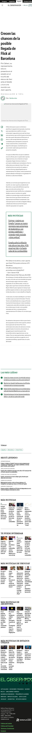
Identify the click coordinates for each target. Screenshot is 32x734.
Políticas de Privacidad (7, 726)
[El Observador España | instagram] (23, 680)
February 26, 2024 (24, 275)
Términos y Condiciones (7, 728)
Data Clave (22, 696)
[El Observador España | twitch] (30, 683)
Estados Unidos (21, 699)
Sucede (27, 689)
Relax (26, 5)
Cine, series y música (12, 691)
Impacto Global (12, 696)
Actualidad (4, 689)
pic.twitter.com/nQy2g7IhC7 (15, 270)
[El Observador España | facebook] (20, 680)
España (4, 449)
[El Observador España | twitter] (17, 680)
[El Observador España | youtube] (27, 680)
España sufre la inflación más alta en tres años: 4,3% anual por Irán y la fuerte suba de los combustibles (16, 471)
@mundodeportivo (15, 268)
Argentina (12, 1)
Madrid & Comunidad (7, 694)
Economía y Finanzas (17, 689)
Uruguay (4, 1)
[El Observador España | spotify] (23, 683)
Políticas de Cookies (6, 723)
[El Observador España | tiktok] (30, 680)
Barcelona (11, 449)
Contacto (3, 731)
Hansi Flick (19, 449)
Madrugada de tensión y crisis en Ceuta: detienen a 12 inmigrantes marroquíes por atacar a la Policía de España (14, 483)
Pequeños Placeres (22, 694)
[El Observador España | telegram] (27, 683)
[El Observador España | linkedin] (20, 683)
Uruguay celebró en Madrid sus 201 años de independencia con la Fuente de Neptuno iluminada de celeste (16, 489)
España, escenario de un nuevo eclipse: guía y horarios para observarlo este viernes (14, 477)
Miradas (3, 696)
